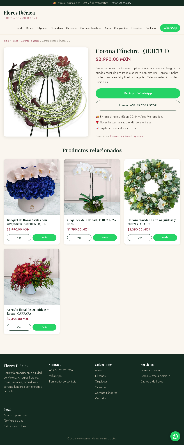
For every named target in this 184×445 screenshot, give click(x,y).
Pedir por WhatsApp (138, 93)
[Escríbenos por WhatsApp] (175, 436)
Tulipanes (41, 28)
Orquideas (137, 136)
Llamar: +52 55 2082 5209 (138, 105)
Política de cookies (15, 426)
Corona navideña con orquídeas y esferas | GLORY (152, 222)
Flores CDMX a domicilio (155, 376)
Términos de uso (14, 421)
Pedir (44, 237)
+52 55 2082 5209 (120, 3)
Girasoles (71, 28)
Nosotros (137, 28)
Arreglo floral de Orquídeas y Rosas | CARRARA (28, 311)
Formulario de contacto (63, 381)
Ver (19, 237)
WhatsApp (170, 28)
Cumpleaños (121, 28)
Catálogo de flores (152, 381)
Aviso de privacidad (15, 415)
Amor (108, 28)
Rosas (29, 28)
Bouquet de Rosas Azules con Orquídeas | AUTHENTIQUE (27, 222)
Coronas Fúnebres (91, 28)
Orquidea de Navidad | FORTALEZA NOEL (91, 222)
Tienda (19, 28)
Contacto (151, 28)
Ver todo (100, 398)
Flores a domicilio (151, 370)
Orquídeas (56, 28)
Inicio (6, 41)
